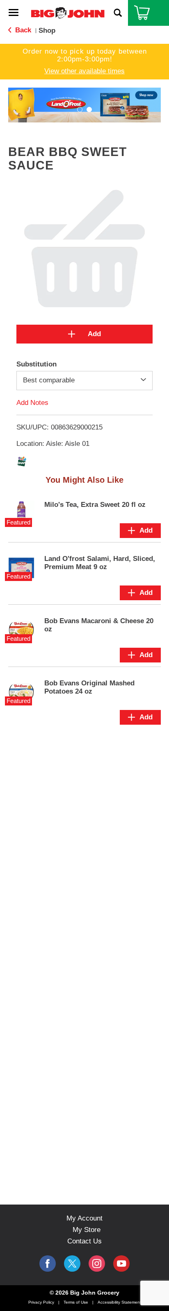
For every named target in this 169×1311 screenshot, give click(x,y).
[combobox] (84, 380)
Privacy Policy (41, 1302)
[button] (84, 104)
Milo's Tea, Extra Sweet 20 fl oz (95, 505)
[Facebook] (47, 1263)
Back (22, 30)
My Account (84, 1218)
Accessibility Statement (119, 1302)
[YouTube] (97, 1263)
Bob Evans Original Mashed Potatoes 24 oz (89, 687)
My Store (86, 1230)
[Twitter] (72, 1263)
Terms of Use (76, 1302)
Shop (47, 30)
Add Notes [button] (32, 402)
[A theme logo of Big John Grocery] (68, 12)
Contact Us (84, 1241)
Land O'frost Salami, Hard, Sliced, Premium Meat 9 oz (99, 563)
